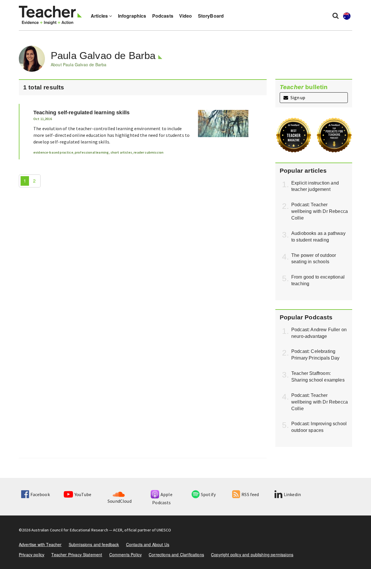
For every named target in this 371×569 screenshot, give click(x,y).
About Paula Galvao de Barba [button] (78, 64)
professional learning (92, 152)
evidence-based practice (53, 152)
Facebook (40, 494)
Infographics (132, 15)
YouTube (82, 494)
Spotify (208, 494)
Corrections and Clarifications (176, 554)
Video (185, 15)
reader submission (148, 152)
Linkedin (292, 494)
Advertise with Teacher (40, 544)
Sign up (297, 97)
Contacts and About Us (147, 544)
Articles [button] (100, 15)
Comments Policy (125, 554)
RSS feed (250, 494)
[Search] (335, 15)
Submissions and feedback (94, 544)
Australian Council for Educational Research (69, 530)
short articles (121, 152)
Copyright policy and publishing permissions (252, 554)
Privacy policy (31, 554)
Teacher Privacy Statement (76, 554)
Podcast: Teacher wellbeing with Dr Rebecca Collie (319, 211)
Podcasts (162, 15)
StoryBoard (211, 15)
